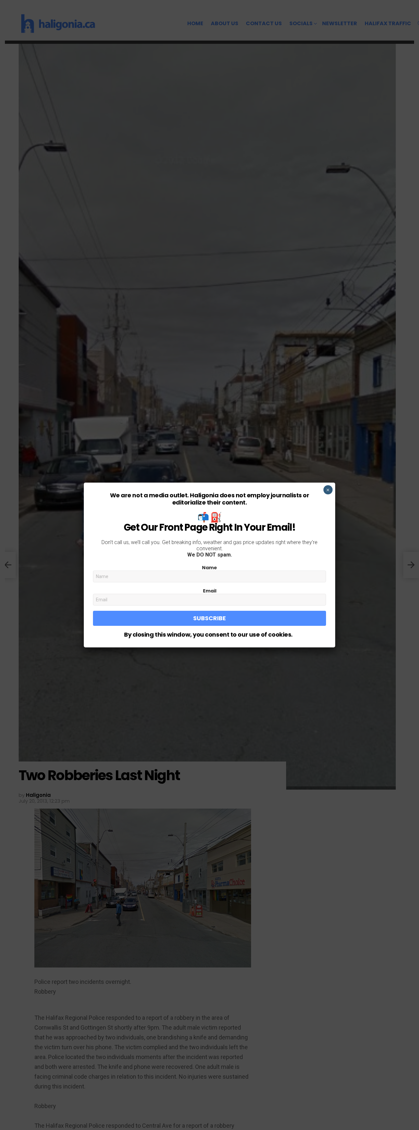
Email (209, 591)
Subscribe (209, 618)
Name (209, 567)
